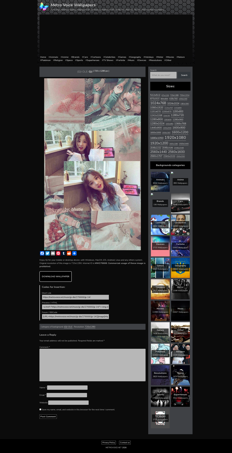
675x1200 (165, 95)
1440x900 (156, 127)
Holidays (149, 57)
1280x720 (177, 115)
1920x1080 (175, 137)
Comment (44, 347)
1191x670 (155, 111)
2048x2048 (179, 148)
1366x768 (180, 123)
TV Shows (108, 60)
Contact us (125, 442)
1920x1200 (159, 143)
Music (132, 60)
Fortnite (121, 60)
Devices (142, 60)
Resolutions (156, 60)
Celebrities (110, 57)
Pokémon (46, 60)
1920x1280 (173, 144)
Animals (54, 57)
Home (43, 57)
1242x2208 (156, 115)
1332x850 (169, 124)
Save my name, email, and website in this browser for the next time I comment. (78, 409)
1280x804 (167, 120)
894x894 (164, 99)
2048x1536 (167, 147)
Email (42, 395)
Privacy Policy (108, 442)
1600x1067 (166, 133)
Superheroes (93, 60)
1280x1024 (157, 123)
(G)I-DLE (68, 326)
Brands (75, 57)
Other (168, 60)
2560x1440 (158, 152)
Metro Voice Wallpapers (73, 5)
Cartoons (96, 57)
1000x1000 (183, 99)
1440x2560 (167, 128)
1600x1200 (180, 132)
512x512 (155, 95)
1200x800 (178, 111)
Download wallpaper (55, 276)
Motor (160, 57)
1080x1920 (156, 107)
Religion (59, 60)
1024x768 (158, 103)
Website (43, 402)
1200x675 (166, 111)
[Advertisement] (116, 35)
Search (153, 70)
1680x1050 (156, 138)
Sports (80, 60)
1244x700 (166, 116)
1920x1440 (184, 143)
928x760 (173, 98)
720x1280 (90, 326)
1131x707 (168, 108)
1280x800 (156, 119)
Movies (170, 57)
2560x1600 (176, 152)
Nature (181, 57)
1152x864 (178, 108)
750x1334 (184, 95)
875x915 (155, 98)
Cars (85, 57)
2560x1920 (169, 156)
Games (122, 57)
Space (70, 60)
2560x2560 (180, 156)
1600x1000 (155, 132)
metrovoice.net (114, 447)
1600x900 (179, 127)
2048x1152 (155, 147)
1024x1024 (173, 103)
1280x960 (178, 119)
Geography (135, 57)
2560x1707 (156, 156)
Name (43, 387)
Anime (65, 57)
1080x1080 (184, 104)
